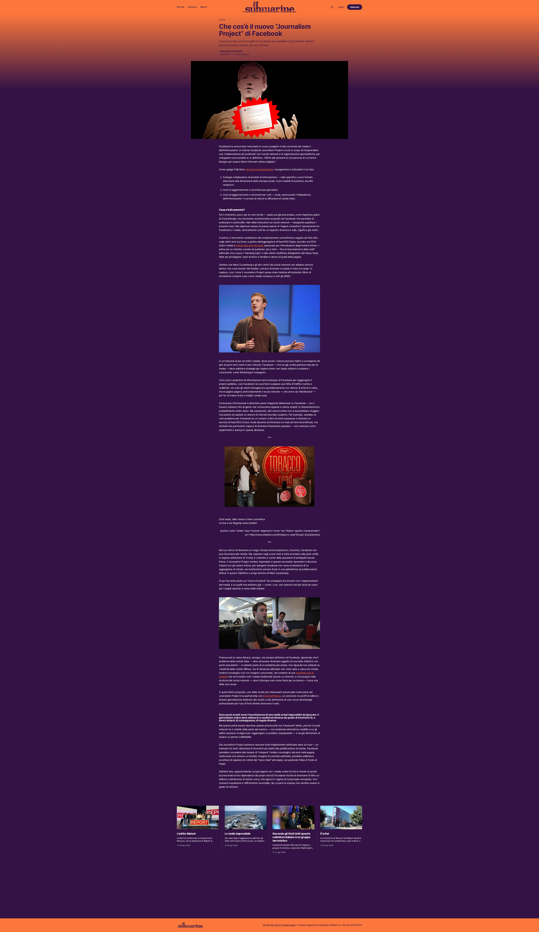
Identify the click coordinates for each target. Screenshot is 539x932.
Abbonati (354, 7)
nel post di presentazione (259, 169)
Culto (222, 20)
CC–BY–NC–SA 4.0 (272, 925)
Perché (180, 7)
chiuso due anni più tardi (249, 245)
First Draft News (271, 696)
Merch (203, 7)
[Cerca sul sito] (332, 7)
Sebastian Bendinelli (231, 51)
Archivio (192, 7)
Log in (341, 7)
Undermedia (289, 925)
